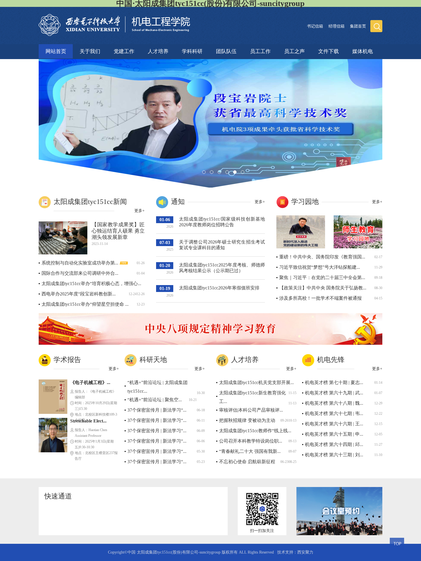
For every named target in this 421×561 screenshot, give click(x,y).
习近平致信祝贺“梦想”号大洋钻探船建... (319, 267)
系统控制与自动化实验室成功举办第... (80, 262)
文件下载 (328, 50)
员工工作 (260, 50)
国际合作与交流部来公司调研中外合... (80, 273)
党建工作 (124, 50)
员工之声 (294, 50)
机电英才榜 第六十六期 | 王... (334, 423)
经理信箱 (336, 26)
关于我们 (90, 50)
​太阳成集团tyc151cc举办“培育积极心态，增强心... (91, 283)
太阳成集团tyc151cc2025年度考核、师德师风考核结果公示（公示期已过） (222, 267)
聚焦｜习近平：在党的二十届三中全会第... (322, 277)
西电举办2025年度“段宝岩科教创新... (79, 293)
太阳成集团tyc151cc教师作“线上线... (255, 430)
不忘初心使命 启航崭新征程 (247, 461)
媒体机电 (362, 50)
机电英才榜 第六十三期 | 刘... (334, 454)
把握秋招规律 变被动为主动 (247, 420)
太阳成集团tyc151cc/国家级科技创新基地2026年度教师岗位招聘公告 (222, 222)
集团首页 (358, 26)
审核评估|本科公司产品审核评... (251, 410)
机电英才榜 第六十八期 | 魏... (334, 403)
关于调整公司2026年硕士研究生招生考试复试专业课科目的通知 (222, 244)
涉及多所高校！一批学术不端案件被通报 (320, 298)
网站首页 (56, 51)
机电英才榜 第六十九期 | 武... (334, 392)
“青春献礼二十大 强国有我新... (250, 451)
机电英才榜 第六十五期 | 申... (334, 434)
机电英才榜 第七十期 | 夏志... (334, 382)
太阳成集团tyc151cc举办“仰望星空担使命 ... (85, 304)
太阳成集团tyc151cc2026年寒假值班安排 (219, 287)
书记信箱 (315, 26)
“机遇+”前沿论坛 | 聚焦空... (154, 399)
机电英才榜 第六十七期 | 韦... (334, 413)
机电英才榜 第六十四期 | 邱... (334, 444)
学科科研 (192, 50)
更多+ (139, 211)
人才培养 (158, 50)
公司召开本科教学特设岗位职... (250, 441)
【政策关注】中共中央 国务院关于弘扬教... (322, 287)
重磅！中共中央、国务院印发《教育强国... (322, 256)
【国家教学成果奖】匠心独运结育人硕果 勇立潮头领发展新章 (118, 231)
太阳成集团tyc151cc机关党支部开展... (256, 382)
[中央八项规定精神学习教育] (210, 343)
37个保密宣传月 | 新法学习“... (156, 410)
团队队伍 (226, 50)
